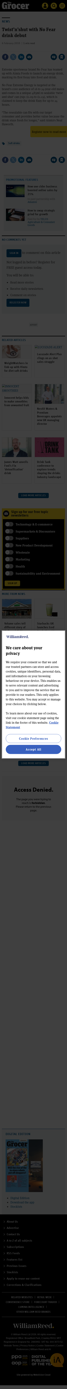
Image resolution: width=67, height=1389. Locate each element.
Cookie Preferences (33, 738)
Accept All (33, 749)
